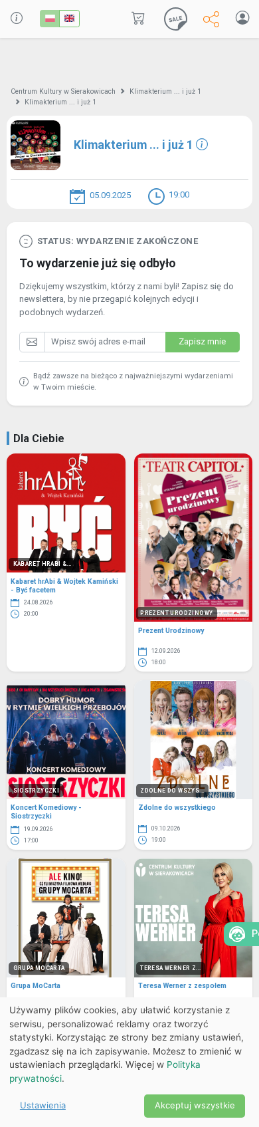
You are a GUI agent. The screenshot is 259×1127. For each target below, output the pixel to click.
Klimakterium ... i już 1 (165, 91)
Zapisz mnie (202, 341)
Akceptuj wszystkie (195, 1105)
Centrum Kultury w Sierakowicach (63, 91)
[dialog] (129, 1062)
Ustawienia (43, 1105)
